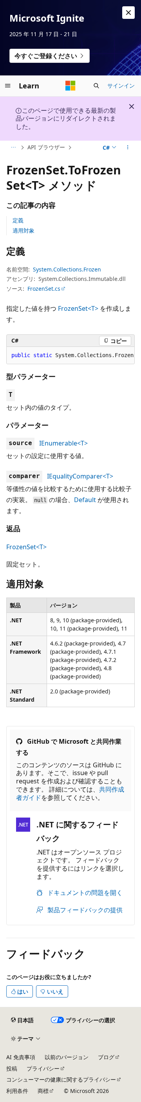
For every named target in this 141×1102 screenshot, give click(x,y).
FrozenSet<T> (78, 308)
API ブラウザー (46, 147)
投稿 (11, 1068)
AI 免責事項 (20, 1057)
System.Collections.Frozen (67, 269)
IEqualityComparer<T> (80, 476)
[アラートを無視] (128, 12)
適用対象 (23, 230)
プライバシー (43, 1068)
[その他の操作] (128, 147)
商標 (43, 1091)
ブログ (106, 1057)
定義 (18, 220)
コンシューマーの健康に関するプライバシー (61, 1079)
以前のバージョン (67, 1057)
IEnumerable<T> (63, 443)
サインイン (121, 85)
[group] (70, 355)
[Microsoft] (70, 86)
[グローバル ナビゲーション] (8, 86)
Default (85, 499)
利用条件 (17, 1091)
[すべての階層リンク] (13, 147)
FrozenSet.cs (43, 288)
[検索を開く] (96, 86)
